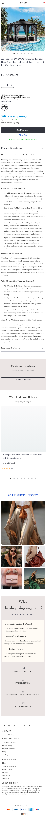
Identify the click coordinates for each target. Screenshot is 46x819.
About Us (5, 779)
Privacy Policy (7, 769)
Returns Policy (7, 745)
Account (5, 772)
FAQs (4, 752)
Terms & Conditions (9, 766)
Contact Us (6, 775)
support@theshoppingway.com (12, 735)
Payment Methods (8, 749)
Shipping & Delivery (9, 742)
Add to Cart (23, 130)
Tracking (5, 755)
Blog (4, 763)
